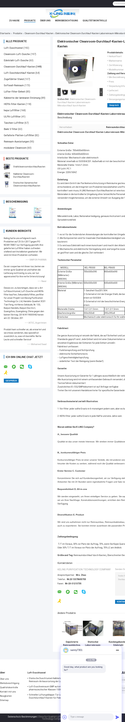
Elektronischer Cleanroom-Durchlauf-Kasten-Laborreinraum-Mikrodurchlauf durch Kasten (76, 102)
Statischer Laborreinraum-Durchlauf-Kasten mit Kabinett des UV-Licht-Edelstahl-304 (93, 643)
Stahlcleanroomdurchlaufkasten (29, 166)
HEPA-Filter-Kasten (14, 104)
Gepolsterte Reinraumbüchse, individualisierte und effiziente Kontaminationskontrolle (72, 643)
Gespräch (114, 105)
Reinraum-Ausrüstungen (16, 141)
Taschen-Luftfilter (14, 122)
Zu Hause (14, 20)
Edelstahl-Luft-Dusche (16, 60)
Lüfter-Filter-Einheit (14, 91)
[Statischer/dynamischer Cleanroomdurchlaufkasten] (7, 184)
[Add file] (64, 717)
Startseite (5, 33)
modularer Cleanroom (15, 147)
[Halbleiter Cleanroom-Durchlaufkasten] (7, 175)
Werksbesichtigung (66, 20)
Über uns (45, 20)
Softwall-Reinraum (14, 85)
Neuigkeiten (6, 696)
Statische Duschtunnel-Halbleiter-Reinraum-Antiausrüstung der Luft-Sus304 (46, 680)
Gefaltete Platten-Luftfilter (19, 135)
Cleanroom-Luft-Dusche (17, 54)
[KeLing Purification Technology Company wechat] (24, 367)
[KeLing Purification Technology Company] (62, 13)
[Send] (117, 717)
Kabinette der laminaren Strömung (22, 97)
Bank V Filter (10, 129)
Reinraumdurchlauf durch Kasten (90, 555)
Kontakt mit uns (8, 691)
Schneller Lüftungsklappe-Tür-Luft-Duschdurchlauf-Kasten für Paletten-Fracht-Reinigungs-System (47, 697)
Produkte (30, 20)
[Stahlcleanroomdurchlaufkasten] (7, 166)
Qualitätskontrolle (95, 20)
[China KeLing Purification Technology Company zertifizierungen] (12, 212)
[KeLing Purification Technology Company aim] (8, 373)
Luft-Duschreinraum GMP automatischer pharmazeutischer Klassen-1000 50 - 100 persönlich (49, 688)
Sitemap (4, 700)
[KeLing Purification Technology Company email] (7, 367)
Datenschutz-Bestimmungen (22, 716)
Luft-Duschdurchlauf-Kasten (19, 72)
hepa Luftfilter (12, 110)
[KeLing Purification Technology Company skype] (32, 367)
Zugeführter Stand (14, 79)
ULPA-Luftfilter (12, 116)
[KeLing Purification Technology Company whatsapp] (16, 367)
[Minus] (117, 650)
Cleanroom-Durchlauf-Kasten (39, 33)
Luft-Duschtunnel (13, 47)
